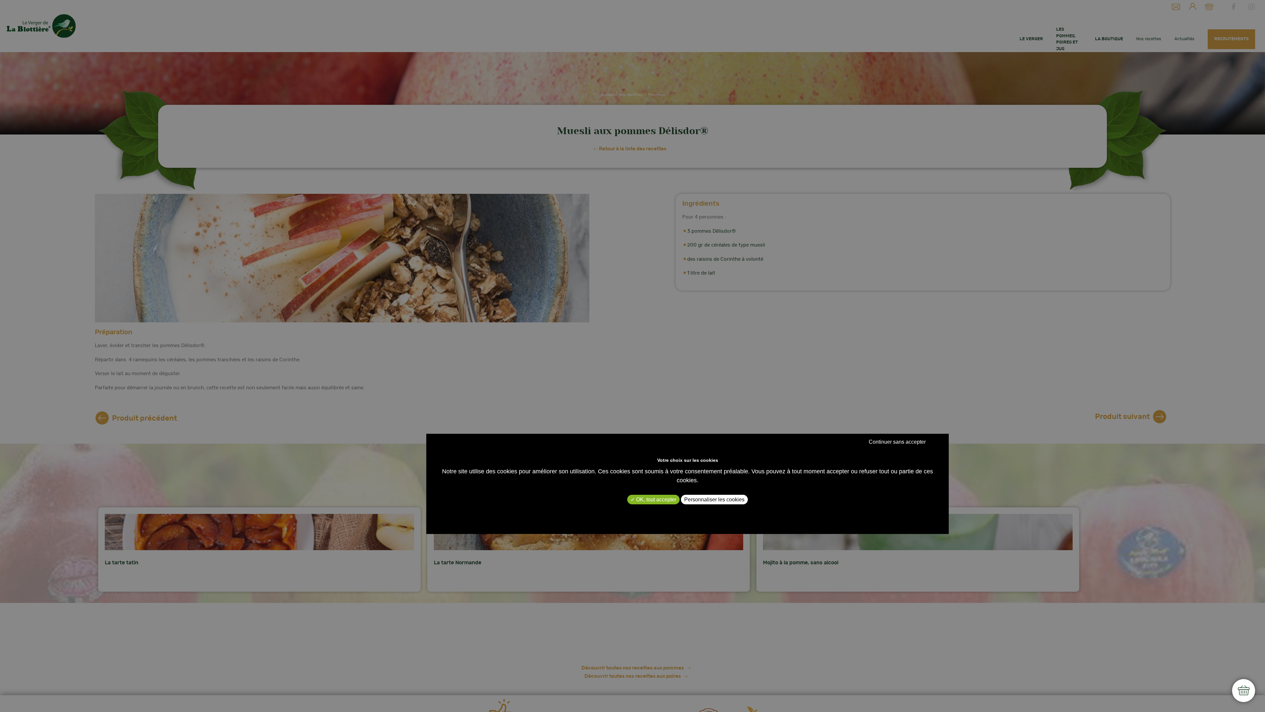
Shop (1243, 690)
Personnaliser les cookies (714, 499)
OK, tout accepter (655, 499)
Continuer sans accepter (897, 442)
